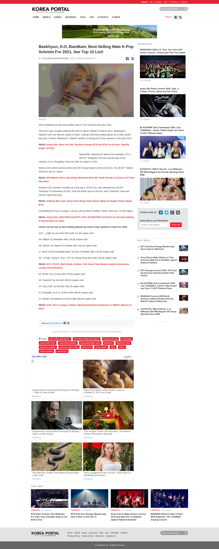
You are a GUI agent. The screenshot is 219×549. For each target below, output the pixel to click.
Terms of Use (88, 536)
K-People (103, 17)
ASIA (165, 2)
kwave (122, 347)
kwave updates (46, 351)
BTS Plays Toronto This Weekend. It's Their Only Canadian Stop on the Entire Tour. (49, 517)
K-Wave (116, 17)
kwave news (62, 351)
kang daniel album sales (90, 343)
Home (36, 17)
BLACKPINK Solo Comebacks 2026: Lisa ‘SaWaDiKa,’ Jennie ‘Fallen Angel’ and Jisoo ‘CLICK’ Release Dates (162, 130)
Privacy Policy (73, 536)
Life (91, 17)
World (46, 17)
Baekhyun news (123, 343)
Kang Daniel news (47, 343)
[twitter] (166, 212)
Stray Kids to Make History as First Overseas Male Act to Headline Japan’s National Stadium (159, 260)
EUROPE (158, 2)
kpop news (86, 347)
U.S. (151, 2)
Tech (83, 17)
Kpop (113, 347)
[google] (172, 212)
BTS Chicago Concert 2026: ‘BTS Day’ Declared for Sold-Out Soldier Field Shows (159, 273)
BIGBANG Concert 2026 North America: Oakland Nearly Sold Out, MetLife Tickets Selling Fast (157, 298)
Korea (58, 17)
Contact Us (110, 536)
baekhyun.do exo (110, 339)
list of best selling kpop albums (86, 339)
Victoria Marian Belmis (55, 58)
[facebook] (160, 212)
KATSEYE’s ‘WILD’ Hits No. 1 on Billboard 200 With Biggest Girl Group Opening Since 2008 (162, 172)
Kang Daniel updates (67, 343)
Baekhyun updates (48, 347)
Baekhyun (108, 343)
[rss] (177, 212)
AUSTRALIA (174, 2)
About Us (99, 536)
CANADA (184, 2)
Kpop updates (101, 347)
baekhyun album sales (69, 347)
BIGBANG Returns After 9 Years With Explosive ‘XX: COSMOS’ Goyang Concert (167, 517)
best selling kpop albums (60, 339)
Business (71, 17)
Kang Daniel (127, 339)
